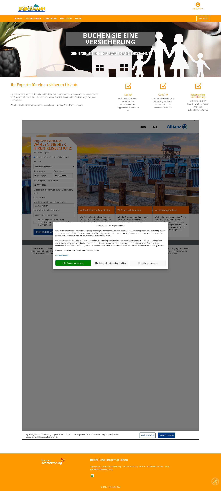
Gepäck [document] (128, 94)
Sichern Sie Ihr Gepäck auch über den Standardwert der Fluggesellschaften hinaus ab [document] (128, 104)
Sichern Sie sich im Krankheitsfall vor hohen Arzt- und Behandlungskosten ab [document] (197, 105)
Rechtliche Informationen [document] (109, 459)
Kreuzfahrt (66, 18)
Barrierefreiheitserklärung (101, 469)
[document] (110, 39)
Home (18, 18)
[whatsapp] (92, 476)
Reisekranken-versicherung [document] (198, 95)
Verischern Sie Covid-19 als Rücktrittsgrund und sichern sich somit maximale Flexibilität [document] (163, 103)
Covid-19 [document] (163, 94)
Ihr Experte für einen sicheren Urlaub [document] (44, 85)
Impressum (95, 466)
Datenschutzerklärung (111, 466)
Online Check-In (130, 466)
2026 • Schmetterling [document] (111, 487)
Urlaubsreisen (33, 18)
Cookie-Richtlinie (61, 255)
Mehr (78, 18)
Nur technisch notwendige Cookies (110, 263)
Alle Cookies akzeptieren (73, 263)
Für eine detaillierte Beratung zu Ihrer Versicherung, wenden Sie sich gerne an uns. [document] (47, 105)
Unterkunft (50, 18)
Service (142, 466)
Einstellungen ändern (147, 263)
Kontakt (203, 18)
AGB (167, 466)
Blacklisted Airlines (155, 466)
